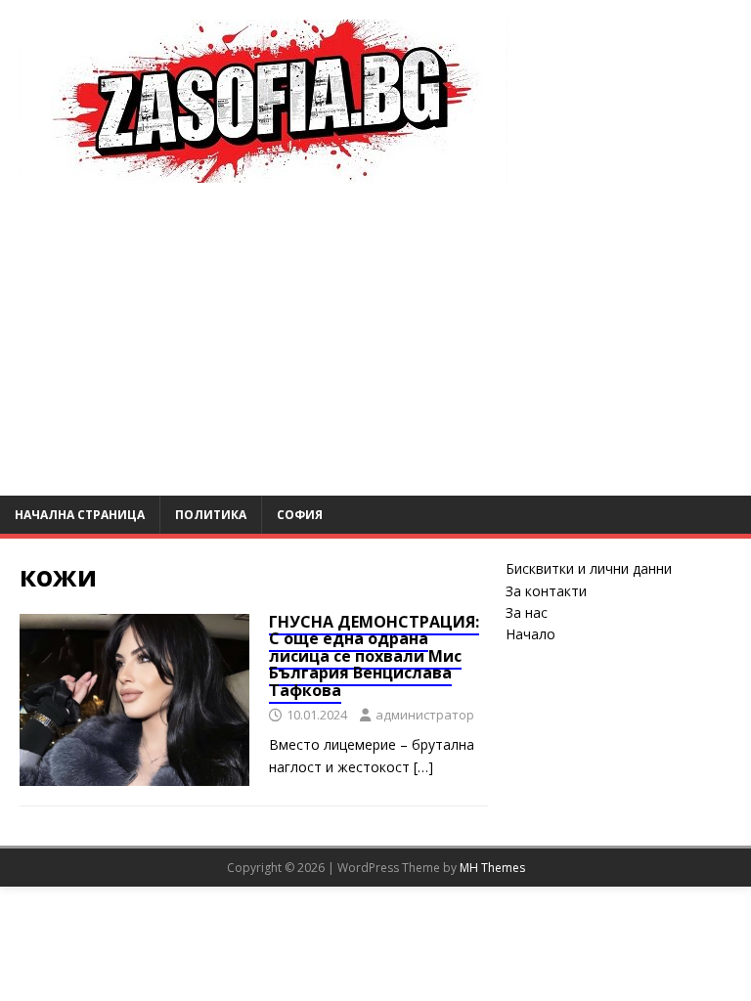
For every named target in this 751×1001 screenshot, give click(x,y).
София (300, 514)
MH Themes (492, 867)
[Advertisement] (375, 349)
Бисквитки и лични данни (589, 568)
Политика (210, 514)
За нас (527, 612)
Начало (530, 634)
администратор (425, 714)
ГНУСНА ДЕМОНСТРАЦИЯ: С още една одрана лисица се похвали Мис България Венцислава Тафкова (374, 656)
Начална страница (80, 514)
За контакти (546, 591)
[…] (423, 767)
